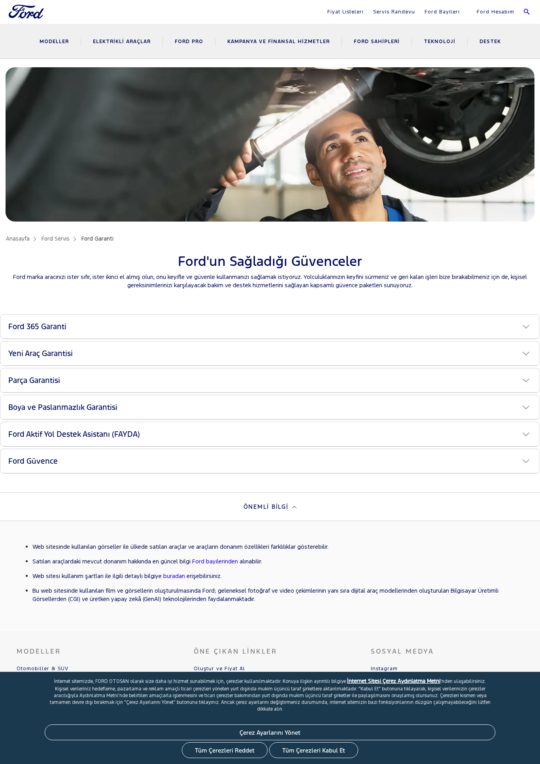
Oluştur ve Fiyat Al (219, 668)
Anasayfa (18, 238)
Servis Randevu (394, 12)
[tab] (270, 506)
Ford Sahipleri (377, 41)
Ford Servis (56, 238)
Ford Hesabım (494, 12)
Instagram (384, 668)
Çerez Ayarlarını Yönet (270, 732)
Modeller (54, 41)
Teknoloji (439, 41)
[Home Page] (27, 16)
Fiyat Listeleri (345, 12)
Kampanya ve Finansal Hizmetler (278, 41)
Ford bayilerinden (215, 561)
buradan (174, 576)
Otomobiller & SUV (42, 668)
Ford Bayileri (442, 12)
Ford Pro (189, 41)
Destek (490, 41)
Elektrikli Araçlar (122, 41)
